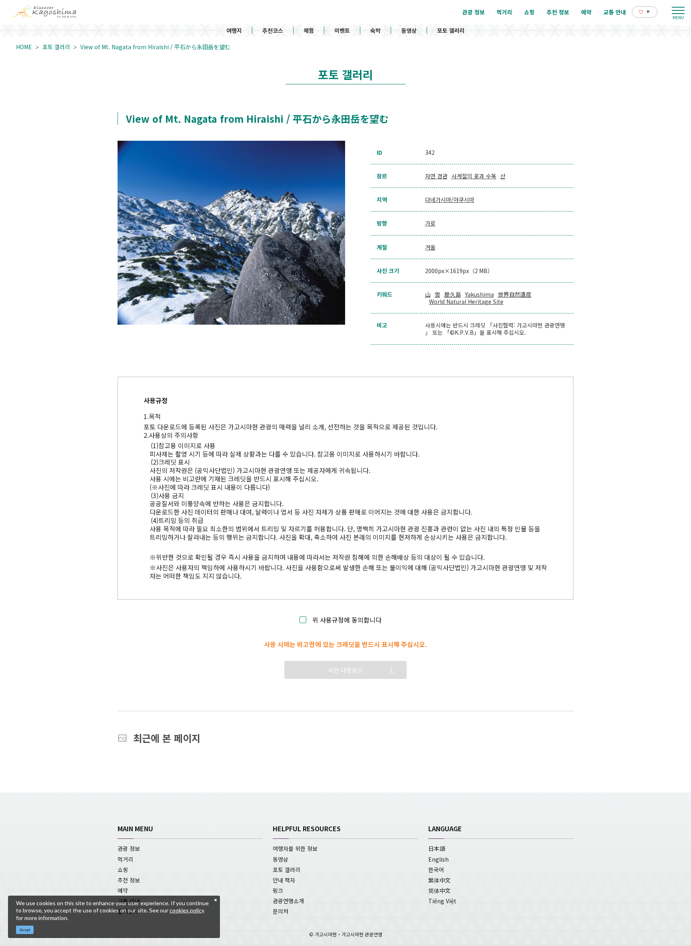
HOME (24, 46)
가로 (430, 223)
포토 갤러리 (451, 30)
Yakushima (479, 294)
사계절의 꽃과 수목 (473, 176)
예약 (123, 890)
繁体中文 (439, 880)
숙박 (375, 30)
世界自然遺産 (514, 294)
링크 (278, 890)
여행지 (234, 30)
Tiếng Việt (442, 901)
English (438, 859)
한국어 (436, 870)
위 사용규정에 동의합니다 (346, 620)
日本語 (436, 848)
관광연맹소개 (288, 901)
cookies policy (187, 910)
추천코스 (272, 30)
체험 (309, 30)
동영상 (409, 30)
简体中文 (439, 890)
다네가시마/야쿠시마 (449, 199)
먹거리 (125, 859)
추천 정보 (129, 880)
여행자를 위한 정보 (295, 848)
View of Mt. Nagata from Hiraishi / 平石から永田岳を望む (155, 46)
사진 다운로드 (345, 670)
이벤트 (342, 30)
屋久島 (452, 294)
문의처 (280, 911)
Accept (25, 929)
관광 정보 (129, 848)
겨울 (430, 247)
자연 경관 (436, 176)
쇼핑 (123, 870)
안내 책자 (284, 880)
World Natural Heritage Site (466, 301)
